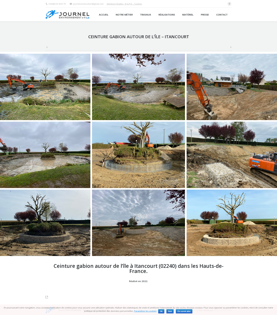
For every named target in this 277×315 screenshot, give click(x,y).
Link (48, 297)
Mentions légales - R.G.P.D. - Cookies (124, 3)
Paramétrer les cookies (145, 311)
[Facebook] (229, 4)
